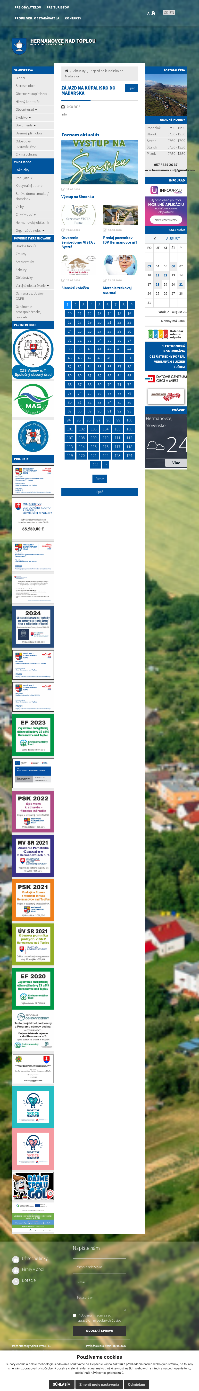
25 (80, 331)
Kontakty (73, 18)
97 (98, 420)
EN (172, 12)
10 (70, 313)
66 (70, 384)
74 (80, 393)
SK (166, 12)
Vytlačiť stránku (38, 1346)
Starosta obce (25, 85)
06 (173, 266)
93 (129, 411)
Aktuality (23, 170)
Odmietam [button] (136, 1384)
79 (129, 393)
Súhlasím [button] (62, 1384)
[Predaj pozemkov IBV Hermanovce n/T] (120, 215)
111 (117, 437)
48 (99, 358)
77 (109, 393)
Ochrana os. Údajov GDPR (29, 296)
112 (129, 437)
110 (105, 437)
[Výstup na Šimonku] (99, 162)
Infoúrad (177, 180)
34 (99, 340)
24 (70, 331)
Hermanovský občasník (32, 222)
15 (119, 313)
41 (99, 349)
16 (129, 313)
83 (99, 402)
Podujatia (23, 178)
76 (99, 393)
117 (117, 446)
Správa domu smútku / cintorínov (32, 196)
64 (119, 375)
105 (117, 429)
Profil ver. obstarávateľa (37, 18)
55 (99, 366)
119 (70, 455)
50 (119, 358)
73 (70, 393)
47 (89, 358)
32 (80, 340)
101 (70, 429)
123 (117, 455)
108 (82, 437)
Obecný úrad (25, 109)
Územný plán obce (29, 133)
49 (109, 358)
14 (109, 313)
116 (105, 446)
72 (129, 384)
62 (99, 375)
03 (149, 266)
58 (129, 366)
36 (119, 340)
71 (119, 384)
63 (109, 375)
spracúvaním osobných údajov (99, 1320)
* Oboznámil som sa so (99, 1318)
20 (99, 322)
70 (109, 384)
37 (129, 340)
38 (70, 349)
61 (89, 375)
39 (80, 349)
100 (129, 420)
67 (80, 384)
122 (105, 455)
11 (80, 313)
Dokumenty (24, 125)
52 (70, 366)
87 (70, 411)
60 (80, 375)
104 (105, 429)
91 (109, 411)
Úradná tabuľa (26, 246)
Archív (100, 479)
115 (94, 446)
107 (70, 437)
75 (89, 393)
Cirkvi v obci (24, 214)
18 (80, 322)
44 (129, 349)
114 (82, 446)
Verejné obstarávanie (31, 285)
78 (119, 393)
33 (89, 340)
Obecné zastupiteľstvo (32, 93)
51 (129, 358)
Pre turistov (58, 7)
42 (109, 349)
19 (89, 322)
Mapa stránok (20, 1346)
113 (70, 446)
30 (129, 331)
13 (99, 313)
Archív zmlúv (25, 262)
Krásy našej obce (28, 185)
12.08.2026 (115, 280)
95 (79, 420)
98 (108, 420)
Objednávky (24, 277)
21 (109, 322)
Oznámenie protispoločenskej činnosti (28, 312)
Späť (131, 88)
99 (118, 420)
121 (94, 455)
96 (89, 420)
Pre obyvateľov (28, 7)
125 (96, 464)
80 (70, 402)
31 (70, 340)
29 (119, 331)
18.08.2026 (115, 230)
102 (82, 429)
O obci (20, 78)
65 (129, 375)
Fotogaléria (174, 70)
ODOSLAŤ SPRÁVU (99, 1330)
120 (82, 455)
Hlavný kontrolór (28, 101)
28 (109, 331)
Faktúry (21, 270)
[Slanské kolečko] (78, 265)
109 (94, 437)
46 (80, 358)
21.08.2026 (73, 189)
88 (80, 411)
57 (119, 366)
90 (99, 411)
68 (89, 384)
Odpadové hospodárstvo (26, 144)
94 (69, 420)
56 (109, 366)
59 (70, 375)
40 (89, 349)
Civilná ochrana (27, 154)
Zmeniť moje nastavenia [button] (99, 1384)
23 (129, 322)
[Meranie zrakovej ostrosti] (120, 265)
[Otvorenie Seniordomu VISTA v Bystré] (78, 215)
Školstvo (22, 117)
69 (99, 384)
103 (94, 429)
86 (129, 402)
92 (119, 411)
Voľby (20, 207)
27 (99, 331)
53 (80, 366)
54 (89, 366)
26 (89, 331)
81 (80, 402)
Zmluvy (21, 254)
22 (119, 322)
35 (109, 340)
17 (70, 322)
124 (129, 455)
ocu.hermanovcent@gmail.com (170, 170)
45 (70, 358)
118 (129, 446)
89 (89, 411)
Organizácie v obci (29, 230)
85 (119, 402)
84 (109, 402)
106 (129, 429)
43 (119, 349)
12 (89, 313)
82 (89, 402)
